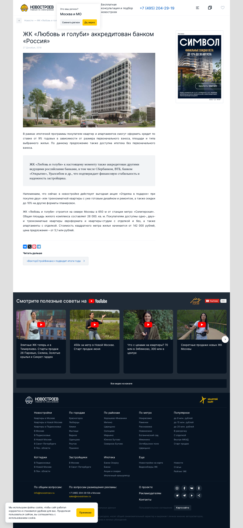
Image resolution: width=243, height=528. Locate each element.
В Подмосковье (42, 435)
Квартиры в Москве (44, 418)
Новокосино (145, 431)
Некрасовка (145, 418)
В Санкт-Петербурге (45, 443)
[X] (30, 247)
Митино (108, 422)
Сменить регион (71, 22)
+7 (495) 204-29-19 (157, 8)
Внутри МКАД (181, 439)
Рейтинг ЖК (180, 471)
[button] (225, 339)
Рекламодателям (150, 493)
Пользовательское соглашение (155, 507)
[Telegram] (39, 247)
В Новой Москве (43, 439)
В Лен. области (42, 448)
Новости (178, 462)
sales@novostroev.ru (80, 496)
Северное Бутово (113, 443)
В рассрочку (180, 431)
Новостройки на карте (151, 462)
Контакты (145, 499)
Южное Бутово (112, 439)
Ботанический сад (148, 435)
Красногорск (76, 418)
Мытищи (73, 431)
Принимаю (85, 512)
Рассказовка (145, 426)
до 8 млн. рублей (183, 418)
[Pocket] (34, 247)
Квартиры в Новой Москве (48, 422)
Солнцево (109, 431)
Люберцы (74, 422)
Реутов (73, 443)
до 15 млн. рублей (184, 422)
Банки (107, 467)
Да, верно (89, 22)
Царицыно (109, 426)
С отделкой (180, 435)
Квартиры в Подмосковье (47, 426)
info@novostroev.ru (44, 493)
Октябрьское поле (149, 443)
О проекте (146, 487)
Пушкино (74, 448)
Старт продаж (181, 443)
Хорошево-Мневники (115, 418)
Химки (72, 426)
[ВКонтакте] (25, 247)
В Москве (39, 431)
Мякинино (144, 439)
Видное (73, 435)
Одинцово (74, 439)
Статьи (177, 467)
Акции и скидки (112, 471)
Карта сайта (182, 507)
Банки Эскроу (111, 462)
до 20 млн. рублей (184, 426)
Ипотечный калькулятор (117, 475)
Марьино (109, 435)
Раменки (143, 422)
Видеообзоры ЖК (148, 467)
